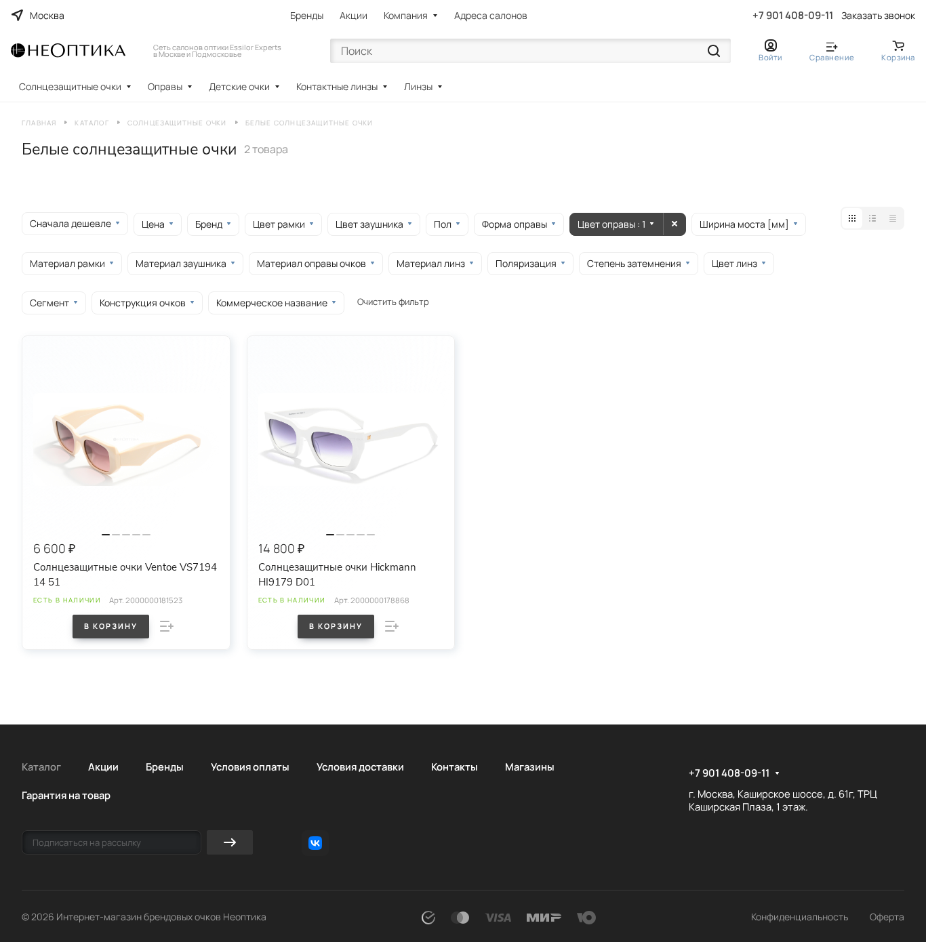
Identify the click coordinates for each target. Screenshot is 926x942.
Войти (770, 57)
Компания (406, 15)
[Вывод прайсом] (893, 218)
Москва (47, 15)
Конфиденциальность (799, 916)
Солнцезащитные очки (70, 86)
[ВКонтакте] (315, 843)
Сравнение (831, 57)
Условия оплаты (250, 766)
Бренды (306, 15)
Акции (353, 15)
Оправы (165, 86)
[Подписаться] (230, 842)
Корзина (898, 57)
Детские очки (239, 86)
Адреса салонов (490, 15)
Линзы (418, 86)
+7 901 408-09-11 (792, 15)
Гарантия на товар (66, 795)
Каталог (41, 766)
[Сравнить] (167, 626)
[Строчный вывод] (872, 218)
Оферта (887, 916)
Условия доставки (360, 766)
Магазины (530, 766)
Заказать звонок (878, 15)
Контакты (454, 766)
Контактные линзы (337, 86)
